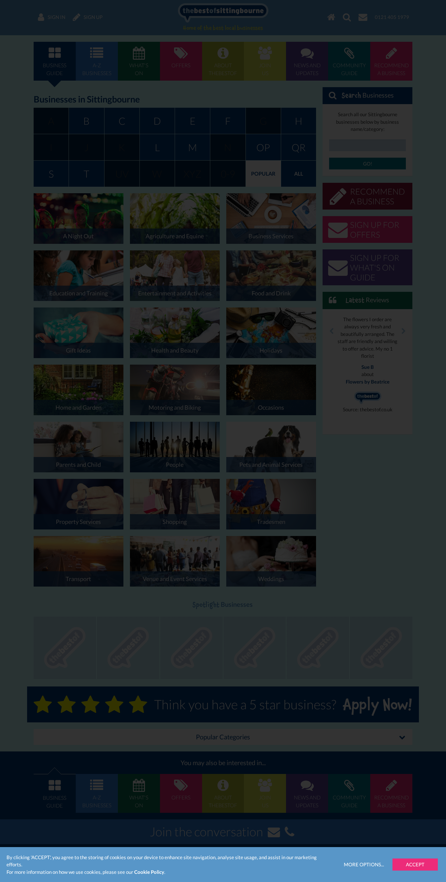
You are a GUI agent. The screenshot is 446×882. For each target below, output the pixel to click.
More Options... (364, 864)
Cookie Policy (149, 872)
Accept (415, 864)
